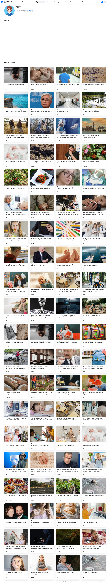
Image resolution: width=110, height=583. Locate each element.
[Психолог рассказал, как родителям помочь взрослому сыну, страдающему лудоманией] (94, 336)
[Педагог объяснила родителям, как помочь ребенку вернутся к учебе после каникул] (16, 541)
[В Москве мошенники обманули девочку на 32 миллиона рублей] (42, 233)
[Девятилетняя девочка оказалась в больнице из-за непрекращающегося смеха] (68, 104)
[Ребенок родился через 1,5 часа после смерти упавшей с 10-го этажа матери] (42, 464)
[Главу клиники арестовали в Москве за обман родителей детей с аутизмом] (68, 387)
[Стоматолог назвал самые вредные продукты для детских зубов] (16, 567)
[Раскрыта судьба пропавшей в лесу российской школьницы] (42, 130)
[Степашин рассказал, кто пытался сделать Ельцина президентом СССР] (68, 361)
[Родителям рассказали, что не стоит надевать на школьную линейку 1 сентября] (16, 438)
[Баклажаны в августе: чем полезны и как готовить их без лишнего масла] (42, 181)
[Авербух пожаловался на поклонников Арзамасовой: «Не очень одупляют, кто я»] (16, 515)
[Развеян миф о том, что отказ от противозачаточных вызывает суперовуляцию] (42, 515)
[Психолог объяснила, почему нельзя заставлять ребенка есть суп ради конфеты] (68, 207)
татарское (29, 10)
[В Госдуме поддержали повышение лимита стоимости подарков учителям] (16, 284)
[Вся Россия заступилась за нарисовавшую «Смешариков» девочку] (68, 233)
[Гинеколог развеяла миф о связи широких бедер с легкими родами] (68, 438)
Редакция (46, 581)
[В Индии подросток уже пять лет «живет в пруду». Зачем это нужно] (94, 104)
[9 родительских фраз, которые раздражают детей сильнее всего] (94, 207)
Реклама (14, 581)
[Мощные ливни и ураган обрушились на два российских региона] (16, 361)
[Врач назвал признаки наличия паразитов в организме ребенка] (94, 413)
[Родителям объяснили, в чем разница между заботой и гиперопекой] (94, 541)
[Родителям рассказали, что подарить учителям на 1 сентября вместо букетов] (68, 336)
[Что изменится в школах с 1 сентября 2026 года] (42, 361)
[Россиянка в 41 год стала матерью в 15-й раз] (42, 284)
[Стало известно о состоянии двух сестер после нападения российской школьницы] (68, 79)
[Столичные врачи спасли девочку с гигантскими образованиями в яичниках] (68, 130)
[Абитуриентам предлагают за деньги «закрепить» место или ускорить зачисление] (16, 464)
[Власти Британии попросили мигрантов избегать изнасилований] (94, 130)
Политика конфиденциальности (72, 581)
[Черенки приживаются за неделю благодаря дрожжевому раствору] (68, 490)
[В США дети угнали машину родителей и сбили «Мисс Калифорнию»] (68, 310)
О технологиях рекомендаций (57, 581)
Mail (3, 581)
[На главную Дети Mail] (6, 2)
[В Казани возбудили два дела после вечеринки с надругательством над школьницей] (16, 79)
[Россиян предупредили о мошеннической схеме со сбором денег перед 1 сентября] (42, 541)
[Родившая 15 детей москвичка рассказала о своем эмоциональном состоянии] (16, 156)
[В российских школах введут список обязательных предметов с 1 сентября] (68, 413)
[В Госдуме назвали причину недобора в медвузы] (94, 233)
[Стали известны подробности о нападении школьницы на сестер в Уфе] (42, 336)
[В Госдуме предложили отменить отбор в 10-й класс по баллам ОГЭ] (68, 284)
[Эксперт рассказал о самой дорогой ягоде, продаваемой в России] (94, 156)
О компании (7, 581)
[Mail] (2, 2)
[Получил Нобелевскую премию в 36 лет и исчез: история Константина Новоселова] (68, 156)
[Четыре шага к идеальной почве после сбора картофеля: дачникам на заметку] (42, 156)
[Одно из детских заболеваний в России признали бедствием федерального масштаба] (16, 233)
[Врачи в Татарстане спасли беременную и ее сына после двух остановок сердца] (16, 207)
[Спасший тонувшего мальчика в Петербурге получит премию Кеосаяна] (42, 310)
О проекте (40, 581)
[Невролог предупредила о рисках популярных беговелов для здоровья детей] (94, 284)
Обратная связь (103, 581)
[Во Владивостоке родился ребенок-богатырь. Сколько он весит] (42, 79)
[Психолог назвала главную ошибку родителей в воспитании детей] (42, 567)
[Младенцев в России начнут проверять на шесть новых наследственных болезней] (94, 438)
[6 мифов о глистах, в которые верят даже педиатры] (94, 515)
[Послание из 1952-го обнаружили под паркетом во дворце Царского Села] (94, 79)
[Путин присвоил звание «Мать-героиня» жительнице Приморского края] (42, 259)
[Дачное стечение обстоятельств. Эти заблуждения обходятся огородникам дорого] (42, 387)
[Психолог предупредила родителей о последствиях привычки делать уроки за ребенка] (42, 438)
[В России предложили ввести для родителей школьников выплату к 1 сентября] (94, 361)
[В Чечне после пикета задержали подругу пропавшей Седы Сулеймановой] (68, 181)
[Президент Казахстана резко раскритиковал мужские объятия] (42, 104)
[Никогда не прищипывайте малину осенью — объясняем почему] (16, 181)
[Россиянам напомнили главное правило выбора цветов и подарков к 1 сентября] (94, 464)
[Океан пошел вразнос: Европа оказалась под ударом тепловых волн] (16, 104)
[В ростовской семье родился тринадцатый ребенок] (68, 259)
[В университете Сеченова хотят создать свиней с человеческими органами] (16, 387)
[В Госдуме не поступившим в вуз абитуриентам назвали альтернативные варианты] (94, 259)
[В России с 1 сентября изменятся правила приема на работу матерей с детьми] (16, 310)
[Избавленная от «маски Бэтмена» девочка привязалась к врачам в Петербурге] (94, 490)
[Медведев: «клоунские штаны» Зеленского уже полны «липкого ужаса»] (68, 464)
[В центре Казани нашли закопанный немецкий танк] (16, 336)
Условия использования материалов (89, 581)
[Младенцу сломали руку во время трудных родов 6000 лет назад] (94, 310)
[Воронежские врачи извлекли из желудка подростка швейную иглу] (94, 181)
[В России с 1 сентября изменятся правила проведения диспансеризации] (16, 413)
